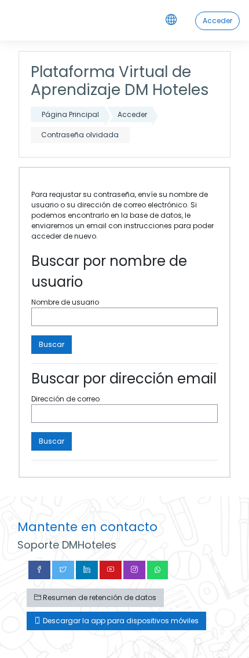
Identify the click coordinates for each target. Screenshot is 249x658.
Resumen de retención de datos (98, 597)
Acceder (217, 20)
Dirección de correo (65, 399)
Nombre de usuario (65, 302)
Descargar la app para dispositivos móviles (120, 621)
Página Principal (70, 114)
